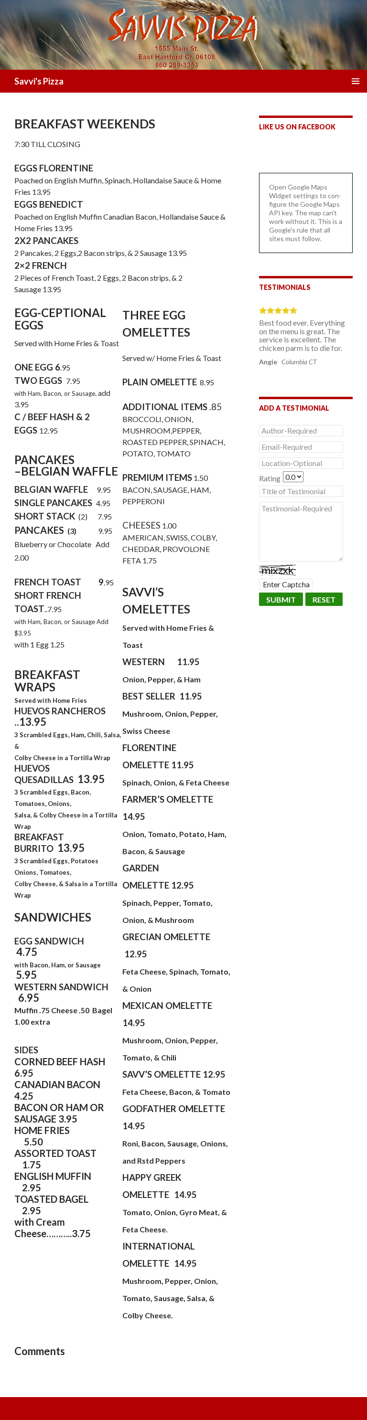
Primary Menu (355, 81)
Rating (270, 478)
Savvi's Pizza (39, 81)
